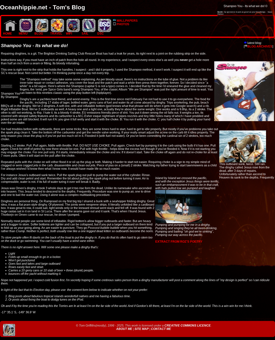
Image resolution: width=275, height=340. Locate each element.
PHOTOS (122, 24)
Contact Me (161, 328)
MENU (23, 33)
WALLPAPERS (127, 20)
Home (7, 33)
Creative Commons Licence (187, 325)
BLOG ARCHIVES (259, 46)
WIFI (69, 33)
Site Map (142, 328)
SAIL (85, 33)
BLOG (38, 33)
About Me (124, 328)
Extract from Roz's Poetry (178, 241)
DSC (100, 33)
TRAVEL (56, 33)
